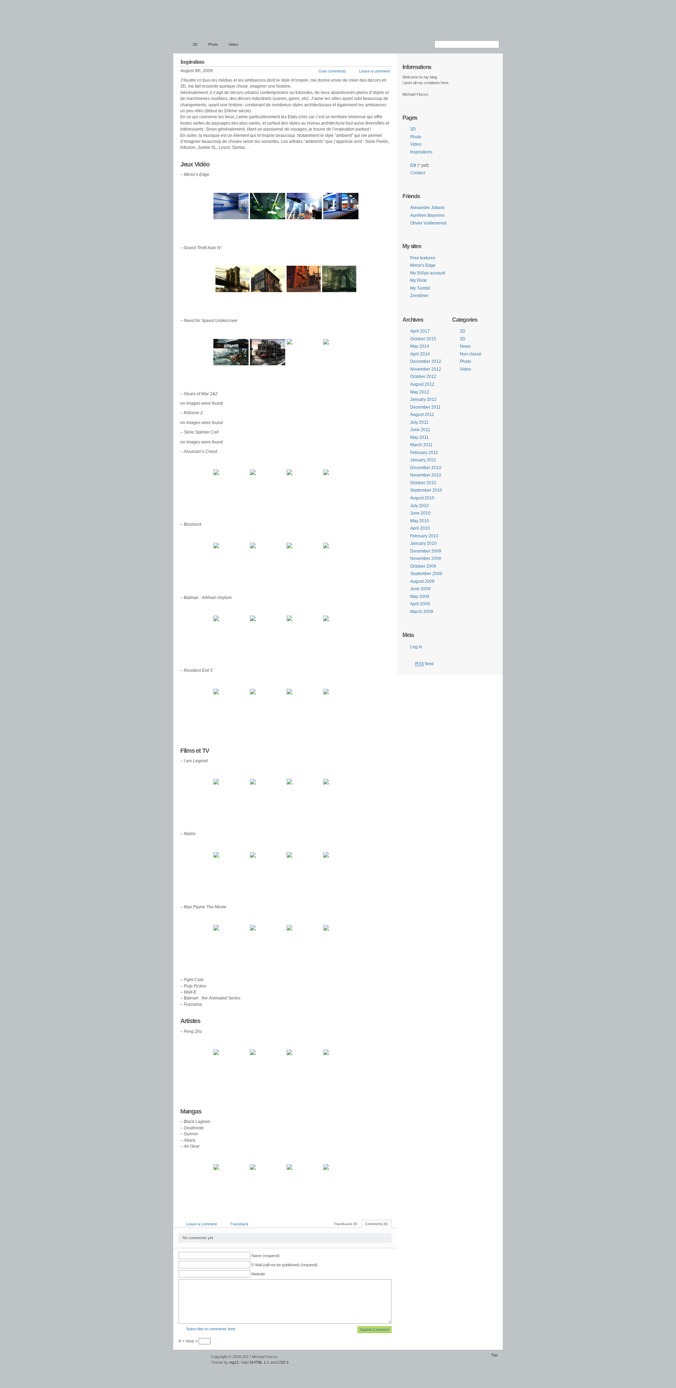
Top (494, 1355)
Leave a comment (374, 71)
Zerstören (419, 295)
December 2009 (425, 551)
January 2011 (423, 460)
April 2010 (420, 528)
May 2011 (419, 437)
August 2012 (422, 384)
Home (181, 44)
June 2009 (420, 588)
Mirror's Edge (423, 265)
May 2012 (419, 392)
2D (462, 331)
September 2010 (426, 490)
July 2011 (419, 422)
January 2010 (423, 543)
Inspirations (421, 152)
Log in (416, 646)
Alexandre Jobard (427, 207)
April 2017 (420, 331)
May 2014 (419, 346)
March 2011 (421, 444)
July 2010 (419, 505)
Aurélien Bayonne (427, 215)
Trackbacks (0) (345, 1224)
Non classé (470, 354)
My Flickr (418, 280)
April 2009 (420, 603)
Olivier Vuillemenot (428, 223)
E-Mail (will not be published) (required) (284, 1265)
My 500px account (427, 273)
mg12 (234, 1362)
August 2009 (422, 581)
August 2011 (422, 414)
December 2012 (425, 361)
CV (413, 165)
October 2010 (423, 482)
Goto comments (332, 71)
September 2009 (426, 573)
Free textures (422, 257)
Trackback (239, 1224)
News (465, 346)
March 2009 (421, 611)
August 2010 (422, 498)
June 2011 (420, 429)
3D (195, 44)
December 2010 (425, 467)
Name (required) (265, 1256)
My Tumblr (420, 288)
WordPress (191, 1360)
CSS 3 (282, 1362)
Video (233, 44)
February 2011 (424, 452)
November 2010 (425, 475)
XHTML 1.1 (259, 1362)
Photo (213, 44)
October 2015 (423, 338)
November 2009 (425, 558)
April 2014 (420, 354)
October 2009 (423, 566)
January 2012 (423, 399)
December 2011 (425, 407)
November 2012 (425, 369)
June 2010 (420, 513)
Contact (417, 172)
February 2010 (424, 536)
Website (258, 1274)
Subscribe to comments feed (210, 1329)
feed (424, 663)
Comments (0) (376, 1224)
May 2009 (419, 596)
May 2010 (419, 520)
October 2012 (423, 376)
